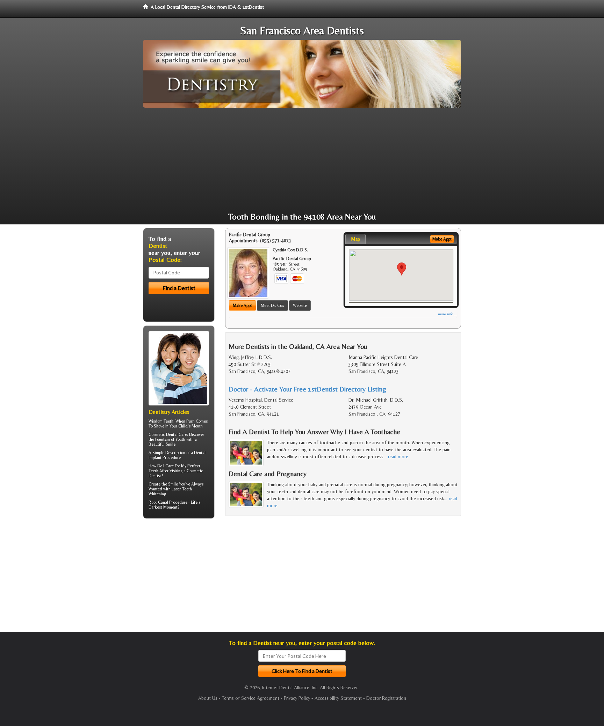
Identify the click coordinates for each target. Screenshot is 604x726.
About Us (207, 698)
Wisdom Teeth (161, 421)
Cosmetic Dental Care (168, 434)
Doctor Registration (386, 698)
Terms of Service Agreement (250, 698)
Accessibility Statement (338, 698)
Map (355, 239)
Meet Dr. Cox (272, 305)
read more (398, 456)
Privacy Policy (297, 698)
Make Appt (242, 305)
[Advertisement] (302, 160)
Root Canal (158, 502)
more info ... (447, 314)
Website (300, 305)
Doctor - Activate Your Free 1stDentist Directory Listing (307, 389)
